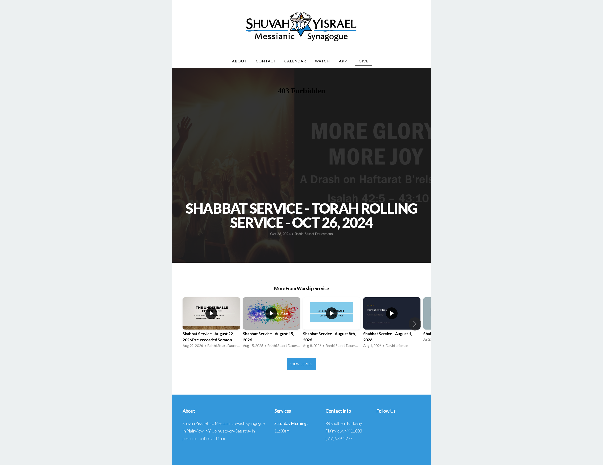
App (343, 61)
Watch (323, 61)
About (240, 61)
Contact (266, 61)
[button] (415, 324)
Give (363, 61)
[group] (211, 324)
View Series (301, 364)
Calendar (295, 61)
